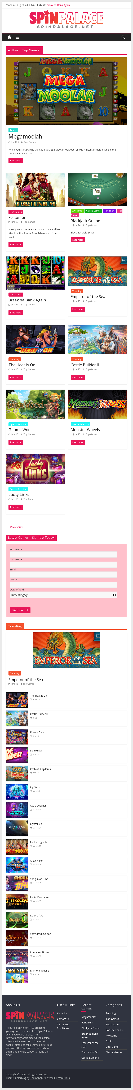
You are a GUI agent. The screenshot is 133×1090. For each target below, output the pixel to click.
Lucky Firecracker (40, 897)
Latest (13, 130)
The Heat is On (21, 364)
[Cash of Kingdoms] (17, 767)
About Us (62, 1013)
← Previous (14, 527)
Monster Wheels (85, 429)
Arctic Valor (36, 860)
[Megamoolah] (66, 59)
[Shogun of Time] (17, 877)
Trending (76, 291)
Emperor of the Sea (88, 296)
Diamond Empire (39, 970)
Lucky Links (18, 494)
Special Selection (18, 424)
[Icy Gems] (17, 785)
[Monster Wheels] (97, 392)
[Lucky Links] (35, 456)
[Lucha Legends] (17, 840)
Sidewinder (36, 750)
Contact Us (63, 1018)
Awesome (77, 210)
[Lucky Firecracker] (17, 895)
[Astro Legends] (17, 804)
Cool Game (112, 1046)
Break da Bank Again (58, 5)
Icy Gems (35, 787)
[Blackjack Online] (97, 175)
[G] (30, 1012)
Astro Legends (38, 805)
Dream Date (37, 732)
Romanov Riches (39, 952)
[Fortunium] (35, 175)
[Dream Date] (17, 730)
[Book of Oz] (17, 914)
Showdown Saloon (40, 933)
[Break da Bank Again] (35, 258)
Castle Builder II (85, 364)
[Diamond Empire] (17, 969)
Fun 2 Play (109, 210)
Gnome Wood (20, 429)
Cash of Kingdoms (40, 769)
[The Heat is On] (35, 327)
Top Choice (112, 1024)
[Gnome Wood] (35, 392)
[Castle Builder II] (97, 327)
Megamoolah (25, 136)
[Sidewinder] (17, 749)
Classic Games (93, 210)
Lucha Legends (38, 842)
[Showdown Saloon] (17, 932)
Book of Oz (36, 915)
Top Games (30, 142)
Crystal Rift (36, 824)
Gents (109, 1041)
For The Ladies (114, 1030)
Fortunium (18, 217)
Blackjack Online (85, 220)
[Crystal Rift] (17, 822)
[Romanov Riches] (17, 950)
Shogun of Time (39, 879)
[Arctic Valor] (17, 859)
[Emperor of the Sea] (97, 258)
